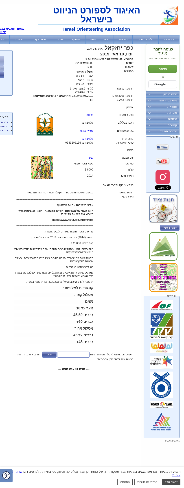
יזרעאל (89, 114)
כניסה (163, 69)
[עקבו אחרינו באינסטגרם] (163, 177)
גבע (91, 157)
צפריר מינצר (86, 130)
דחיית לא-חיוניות (147, 482)
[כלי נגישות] (6, 475)
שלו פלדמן (87, 138)
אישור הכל (171, 482)
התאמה (125, 482)
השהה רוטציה (170, 227)
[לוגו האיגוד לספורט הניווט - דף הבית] (169, 23)
